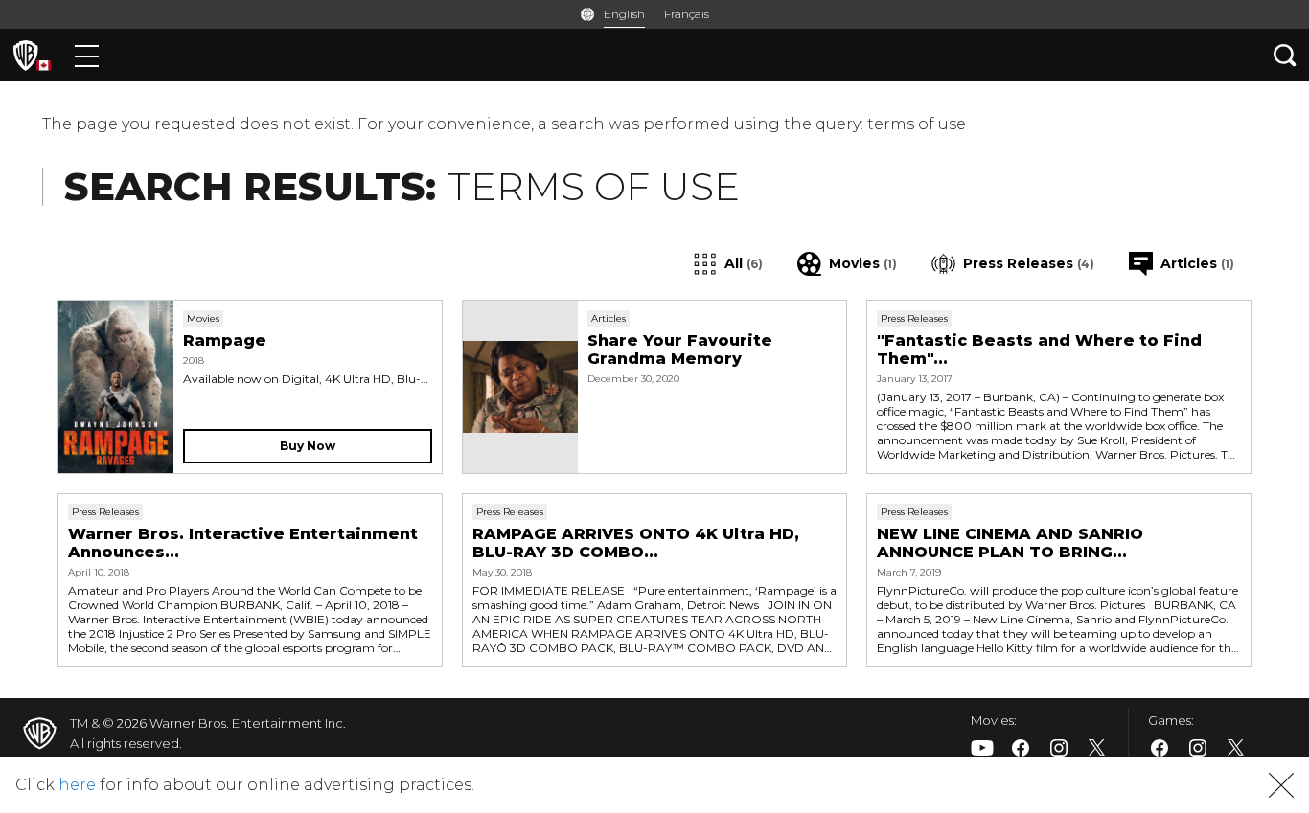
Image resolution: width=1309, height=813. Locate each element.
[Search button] (1285, 55)
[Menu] (86, 55)
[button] (1281, 785)
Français (686, 14)
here (77, 785)
